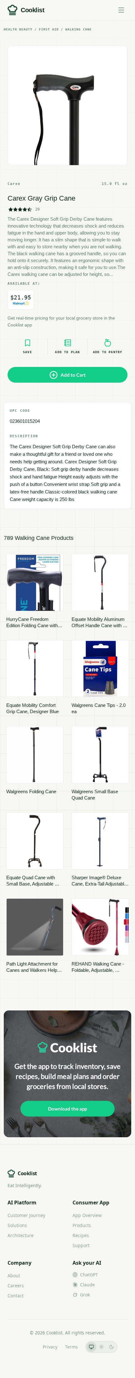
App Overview (87, 1215)
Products (82, 1225)
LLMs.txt (26, 1347)
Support (81, 1245)
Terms (71, 1347)
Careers (16, 1286)
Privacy (50, 1347)
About (14, 1275)
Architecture (21, 1235)
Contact (16, 1296)
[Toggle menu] (121, 10)
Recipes (81, 1235)
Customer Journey (26, 1215)
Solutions (17, 1225)
